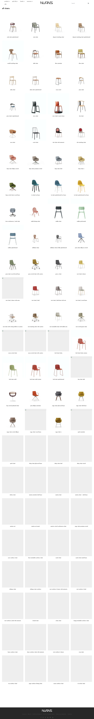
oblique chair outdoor (35, 584)
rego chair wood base (35, 432)
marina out (12, 521)
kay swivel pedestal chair (12, 405)
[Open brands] (24, 1)
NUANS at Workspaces (37, 714)
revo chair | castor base (58, 116)
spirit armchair (81, 432)
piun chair (81, 89)
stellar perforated (81, 221)
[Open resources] (32, 1)
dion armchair (58, 63)
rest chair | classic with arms (13, 300)
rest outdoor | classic (58, 647)
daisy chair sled (58, 458)
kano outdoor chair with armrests (35, 647)
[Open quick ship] (17, 1)
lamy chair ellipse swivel (13, 168)
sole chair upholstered (12, 37)
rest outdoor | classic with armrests (58, 584)
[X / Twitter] (45, 717)
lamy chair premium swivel (35, 168)
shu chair (81, 116)
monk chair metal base (81, 552)
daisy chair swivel (81, 458)
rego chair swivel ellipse (13, 432)
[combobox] (78, 3)
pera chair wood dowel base (13, 274)
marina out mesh (35, 521)
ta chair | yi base (35, 195)
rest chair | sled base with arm (58, 300)
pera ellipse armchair (35, 405)
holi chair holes (58, 353)
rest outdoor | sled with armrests (12, 615)
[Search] (88, 3)
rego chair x (58, 432)
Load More (47, 685)
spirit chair (12, 458)
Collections (70, 714)
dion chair (81, 63)
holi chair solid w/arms (35, 379)
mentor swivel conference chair (58, 521)
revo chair (35, 116)
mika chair (12, 89)
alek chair (35, 63)
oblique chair (12, 584)
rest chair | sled (35, 300)
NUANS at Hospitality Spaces (48, 714)
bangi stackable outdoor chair (81, 615)
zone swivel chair (12, 353)
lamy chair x (81, 168)
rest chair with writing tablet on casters (13, 326)
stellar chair (58, 221)
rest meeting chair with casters (35, 326)
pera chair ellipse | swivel (81, 247)
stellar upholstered (12, 247)
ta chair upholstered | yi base (81, 195)
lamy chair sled (58, 168)
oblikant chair (35, 247)
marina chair (58, 484)
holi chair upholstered (58, 379)
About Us (29, 714)
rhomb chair (36, 615)
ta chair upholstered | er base (58, 195)
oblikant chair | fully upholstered (58, 247)
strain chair (58, 615)
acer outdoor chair (12, 552)
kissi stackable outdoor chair (35, 552)
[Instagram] (43, 717)
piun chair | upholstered (13, 116)
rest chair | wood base (81, 300)
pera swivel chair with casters (35, 274)
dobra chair (13, 484)
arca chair (12, 142)
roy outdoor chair (12, 678)
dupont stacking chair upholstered (81, 37)
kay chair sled (81, 379)
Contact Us (24, 714)
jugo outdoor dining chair (35, 678)
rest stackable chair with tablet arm (58, 326)
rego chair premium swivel (81, 521)
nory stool (58, 89)
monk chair (58, 552)
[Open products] (9, 1)
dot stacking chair (81, 142)
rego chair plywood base (58, 405)
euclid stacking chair (13, 63)
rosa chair (81, 647)
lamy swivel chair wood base (13, 195)
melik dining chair (35, 221)
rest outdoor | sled (81, 584)
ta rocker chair (81, 678)
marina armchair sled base (35, 484)
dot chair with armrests (58, 142)
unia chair (35, 37)
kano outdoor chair (13, 647)
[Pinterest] (50, 717)
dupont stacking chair (58, 37)
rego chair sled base (81, 405)
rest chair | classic (81, 274)
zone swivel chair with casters (35, 353)
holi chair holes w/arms (81, 353)
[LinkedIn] (48, 717)
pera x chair (58, 274)
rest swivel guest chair (81, 326)
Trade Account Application (61, 714)
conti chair (35, 142)
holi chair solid (12, 379)
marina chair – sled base (81, 489)
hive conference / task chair (13, 221)
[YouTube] (52, 717)
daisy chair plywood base (35, 458)
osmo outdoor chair (58, 678)
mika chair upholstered (35, 89)
